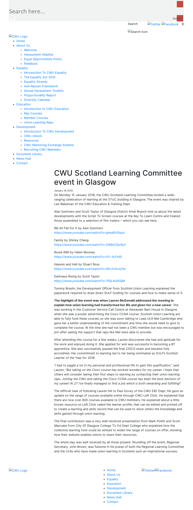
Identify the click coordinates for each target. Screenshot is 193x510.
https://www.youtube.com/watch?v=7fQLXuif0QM (89, 281)
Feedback (31, 63)
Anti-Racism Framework (41, 86)
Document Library (29, 154)
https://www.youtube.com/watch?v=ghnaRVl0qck (89, 232)
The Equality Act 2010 (39, 77)
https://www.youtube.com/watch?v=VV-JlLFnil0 (88, 257)
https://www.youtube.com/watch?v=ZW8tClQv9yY (90, 245)
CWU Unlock (33, 136)
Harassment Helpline (38, 54)
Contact (22, 163)
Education (23, 104)
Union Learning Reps (38, 122)
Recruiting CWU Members (42, 149)
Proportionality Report (40, 95)
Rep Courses (33, 113)
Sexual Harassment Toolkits (44, 91)
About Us (23, 45)
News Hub (23, 158)
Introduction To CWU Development (49, 131)
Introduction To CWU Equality (45, 72)
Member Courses (36, 118)
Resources (31, 140)
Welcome (30, 50)
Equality (22, 68)
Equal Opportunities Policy (43, 59)
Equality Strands (35, 81)
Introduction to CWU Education (46, 109)
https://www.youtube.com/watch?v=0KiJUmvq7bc (90, 269)
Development (25, 127)
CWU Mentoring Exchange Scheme (49, 145)
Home (20, 41)
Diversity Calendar (37, 100)
